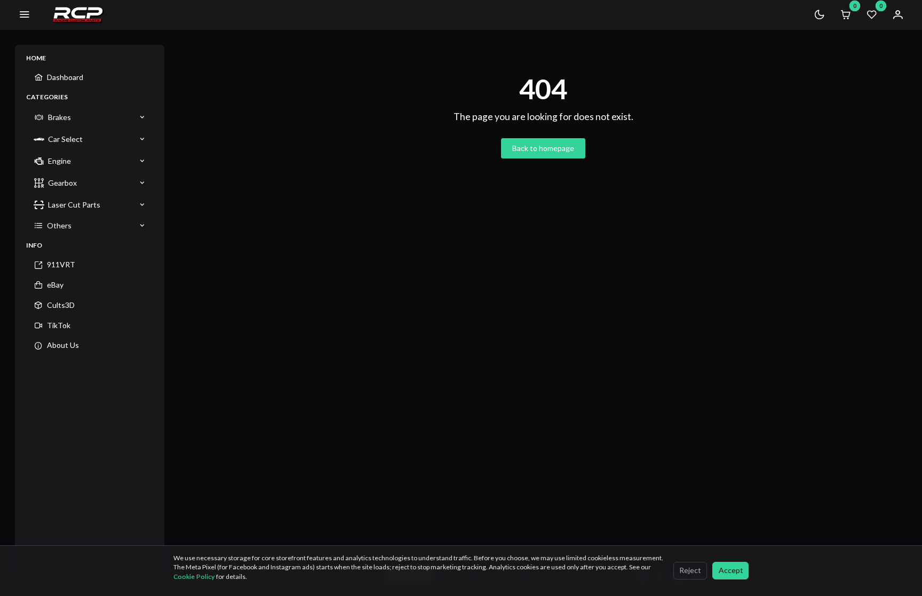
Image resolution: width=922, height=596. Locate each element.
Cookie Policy (194, 577)
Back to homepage (543, 148)
